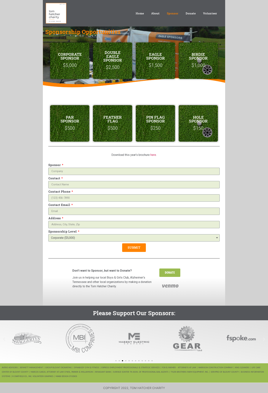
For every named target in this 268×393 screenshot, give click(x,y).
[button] (169, 273)
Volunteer (210, 13)
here (153, 155)
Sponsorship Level (62, 231)
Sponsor (172, 13)
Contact (54, 178)
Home (140, 13)
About (155, 13)
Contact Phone (59, 191)
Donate (191, 13)
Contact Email (59, 205)
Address (54, 218)
